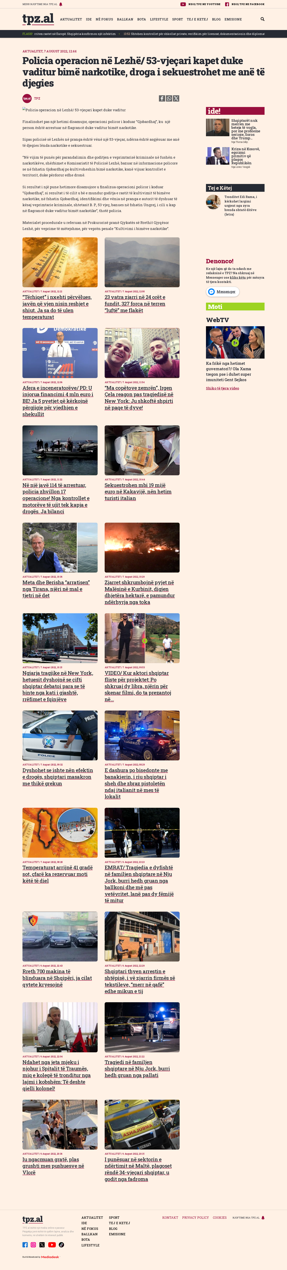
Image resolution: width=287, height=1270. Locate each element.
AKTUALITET (71, 19)
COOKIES (220, 1218)
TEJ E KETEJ (197, 19)
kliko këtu (238, 277)
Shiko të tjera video (222, 388)
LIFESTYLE (159, 19)
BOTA (141, 19)
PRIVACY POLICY (195, 1218)
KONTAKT (170, 1218)
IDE (89, 19)
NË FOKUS (104, 19)
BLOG (216, 19)
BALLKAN (125, 19)
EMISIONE (233, 19)
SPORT (177, 19)
